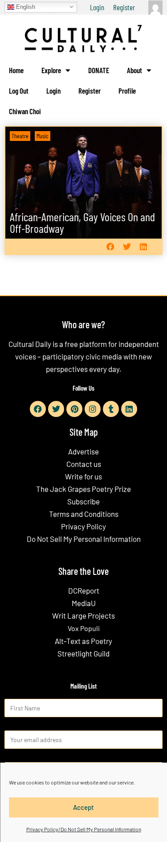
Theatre (20, 136)
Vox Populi (84, 628)
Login (97, 7)
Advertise (83, 451)
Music (43, 136)
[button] (110, 247)
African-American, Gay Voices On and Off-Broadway (82, 222)
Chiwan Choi (25, 111)
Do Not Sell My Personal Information (84, 538)
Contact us (83, 463)
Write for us (83, 476)
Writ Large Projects (83, 615)
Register (124, 7)
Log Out (19, 90)
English (24, 6)
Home (16, 70)
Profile (127, 90)
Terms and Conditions (83, 513)
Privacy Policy (83, 526)
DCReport (83, 590)
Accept (83, 807)
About (134, 70)
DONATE (98, 70)
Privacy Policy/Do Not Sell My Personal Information (83, 829)
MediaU (84, 602)
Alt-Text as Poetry (83, 640)
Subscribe (83, 501)
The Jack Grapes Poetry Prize (83, 488)
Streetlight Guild (83, 653)
